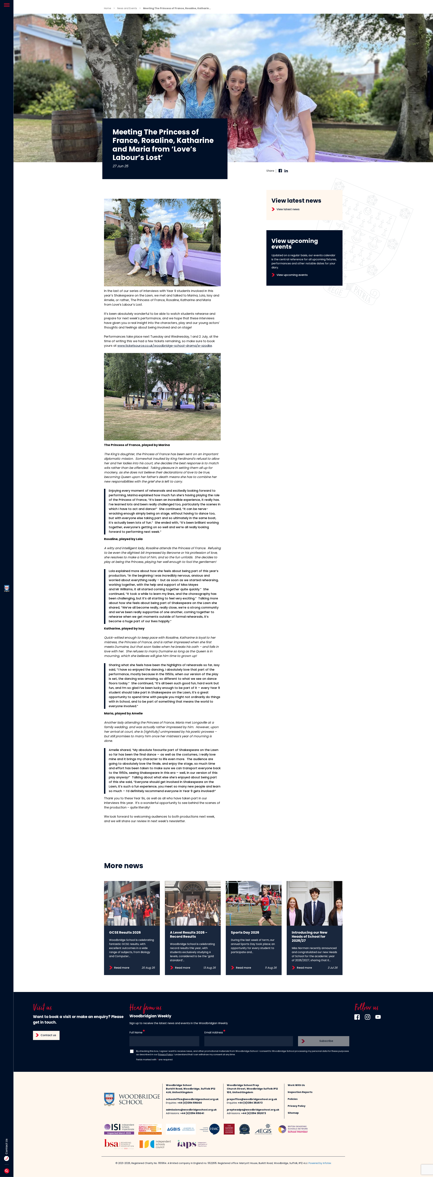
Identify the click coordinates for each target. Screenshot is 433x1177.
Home (107, 8)
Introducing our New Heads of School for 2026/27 (309, 937)
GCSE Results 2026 (125, 932)
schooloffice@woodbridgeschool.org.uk (192, 1099)
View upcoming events (292, 275)
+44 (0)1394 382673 (250, 1103)
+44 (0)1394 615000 (189, 1103)
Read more (121, 968)
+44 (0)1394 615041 (192, 1113)
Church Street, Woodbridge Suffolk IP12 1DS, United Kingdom (252, 1091)
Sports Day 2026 (245, 932)
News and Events (127, 8)
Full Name (135, 1032)
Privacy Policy (165, 1055)
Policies (293, 1099)
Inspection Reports (300, 1092)
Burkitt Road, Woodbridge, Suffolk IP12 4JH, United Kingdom (190, 1091)
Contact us (48, 1035)
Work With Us (296, 1085)
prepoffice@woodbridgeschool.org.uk (252, 1099)
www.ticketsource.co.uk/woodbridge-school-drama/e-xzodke (164, 346)
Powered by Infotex (320, 1163)
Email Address (213, 1032)
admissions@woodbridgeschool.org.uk (191, 1110)
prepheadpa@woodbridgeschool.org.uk (253, 1110)
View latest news (288, 209)
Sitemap (293, 1113)
